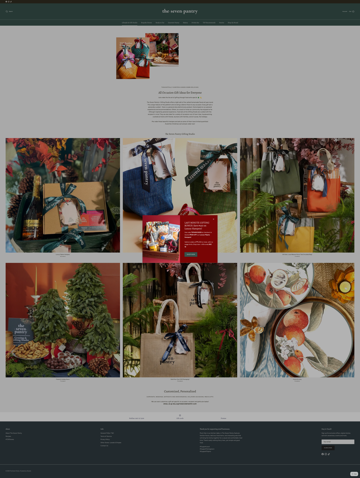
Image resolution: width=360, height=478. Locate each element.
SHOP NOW (191, 254)
